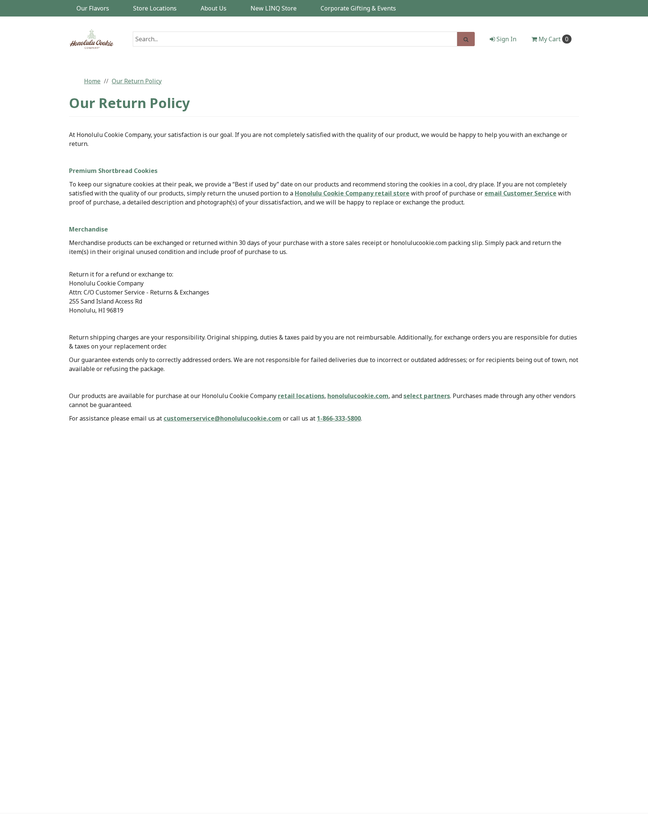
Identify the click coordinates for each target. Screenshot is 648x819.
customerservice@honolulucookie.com (222, 418)
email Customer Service (520, 193)
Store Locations (155, 8)
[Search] (466, 39)
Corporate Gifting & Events (358, 8)
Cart (553, 39)
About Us (213, 8)
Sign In (505, 39)
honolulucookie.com (357, 396)
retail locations (301, 396)
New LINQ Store (273, 8)
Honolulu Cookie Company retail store (352, 193)
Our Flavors (92, 8)
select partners (427, 396)
